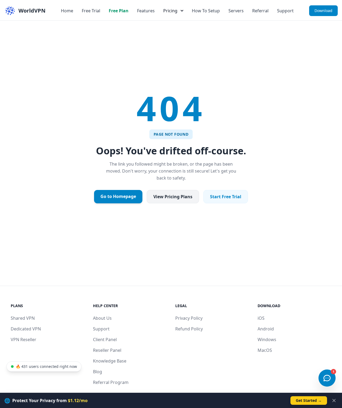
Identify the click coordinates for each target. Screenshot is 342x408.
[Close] (334, 400)
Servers (236, 11)
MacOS (265, 350)
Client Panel (105, 339)
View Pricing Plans (172, 197)
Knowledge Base (109, 361)
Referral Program (111, 382)
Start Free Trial (225, 197)
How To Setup (206, 11)
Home (67, 11)
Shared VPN (23, 318)
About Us (102, 318)
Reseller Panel (107, 350)
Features (146, 11)
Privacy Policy (189, 318)
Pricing (170, 11)
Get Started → (309, 400)
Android (266, 329)
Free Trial (91, 11)
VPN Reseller (23, 339)
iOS (261, 318)
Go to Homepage (118, 196)
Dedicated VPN (26, 329)
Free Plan (119, 11)
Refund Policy (189, 329)
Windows (267, 339)
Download (323, 10)
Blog (97, 372)
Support (285, 11)
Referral (260, 11)
